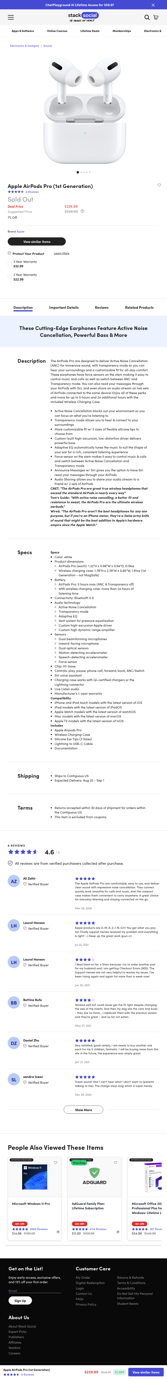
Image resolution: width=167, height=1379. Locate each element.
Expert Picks (17, 1331)
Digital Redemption (90, 1282)
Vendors (14, 1347)
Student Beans (127, 1303)
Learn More (61, 253)
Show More (83, 1109)
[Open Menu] (12, 17)
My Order (83, 1277)
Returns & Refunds (130, 1277)
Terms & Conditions (131, 1282)
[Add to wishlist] (159, 184)
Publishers (16, 1336)
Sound (47, 46)
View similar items (36, 241)
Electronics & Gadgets (24, 46)
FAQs (80, 1298)
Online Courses (57, 31)
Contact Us (84, 1293)
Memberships (122, 31)
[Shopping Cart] (155, 17)
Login (80, 1288)
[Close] (153, 5)
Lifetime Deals (90, 31)
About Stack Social (22, 1326)
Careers (14, 1353)
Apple (20, 231)
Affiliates (15, 1342)
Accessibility (126, 1288)
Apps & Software (23, 31)
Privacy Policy (86, 1304)
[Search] (147, 17)
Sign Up (20, 1300)
